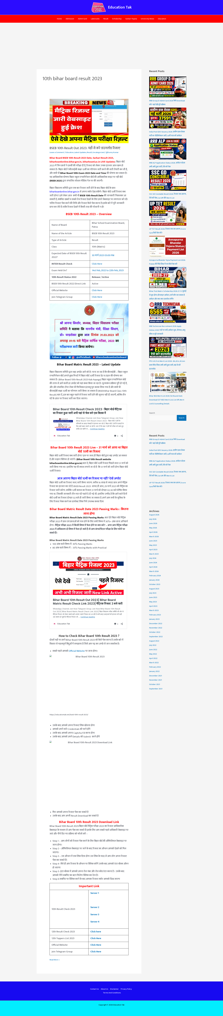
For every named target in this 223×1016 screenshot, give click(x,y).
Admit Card (82, 18)
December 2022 (155, 623)
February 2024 (155, 575)
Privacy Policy (126, 989)
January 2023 (154, 619)
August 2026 (154, 514)
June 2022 (153, 649)
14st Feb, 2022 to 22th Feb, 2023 (108, 270)
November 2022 (155, 627)
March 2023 (154, 610)
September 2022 (156, 636)
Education (162, 18)
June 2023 (153, 597)
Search (152, 413)
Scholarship (117, 18)
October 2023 (154, 584)
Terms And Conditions (112, 992)
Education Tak (120, 7)
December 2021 (155, 675)
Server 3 (94, 915)
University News (147, 18)
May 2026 (153, 527)
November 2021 (155, 680)
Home (59, 18)
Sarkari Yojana (131, 18)
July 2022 (152, 645)
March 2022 (154, 662)
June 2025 (153, 540)
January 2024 (154, 580)
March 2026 (154, 536)
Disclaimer (114, 989)
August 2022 (154, 641)
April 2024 (153, 567)
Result (105, 18)
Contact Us (94, 989)
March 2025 (154, 554)
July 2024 (152, 558)
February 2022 (155, 667)
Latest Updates (80, 152)
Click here (95, 932)
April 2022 (153, 658)
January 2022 (154, 671)
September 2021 (155, 688)
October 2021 (154, 684)
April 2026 (153, 532)
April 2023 (153, 606)
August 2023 (154, 588)
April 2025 (153, 549)
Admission (70, 18)
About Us (104, 989)
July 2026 (152, 519)
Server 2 (94, 907)
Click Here (97, 264)
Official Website (77, 651)
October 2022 (154, 632)
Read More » (55, 959)
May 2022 (153, 654)
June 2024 (153, 562)
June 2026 (153, 523)
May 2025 (153, 545)
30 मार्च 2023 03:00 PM (103, 255)
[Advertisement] (111, 42)
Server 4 (94, 922)
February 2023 (155, 614)
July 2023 (152, 593)
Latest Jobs (95, 18)
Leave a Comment (57, 152)
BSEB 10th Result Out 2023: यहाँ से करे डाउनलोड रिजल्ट (85, 148)
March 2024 (154, 571)
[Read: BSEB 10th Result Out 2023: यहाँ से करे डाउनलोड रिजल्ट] (89, 120)
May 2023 (153, 601)
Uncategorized (98, 152)
